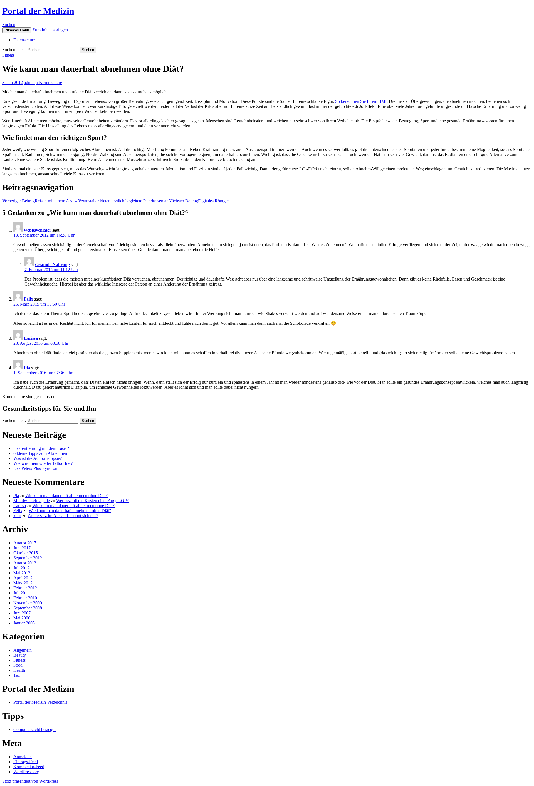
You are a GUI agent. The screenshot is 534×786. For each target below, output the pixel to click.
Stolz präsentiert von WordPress (30, 781)
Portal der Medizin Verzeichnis (40, 702)
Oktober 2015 (25, 553)
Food (18, 665)
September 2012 (27, 558)
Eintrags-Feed (25, 761)
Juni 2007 (22, 613)
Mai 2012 (21, 573)
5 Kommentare (49, 82)
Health (19, 670)
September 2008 (27, 608)
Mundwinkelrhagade (31, 500)
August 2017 (24, 542)
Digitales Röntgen (199, 201)
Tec (16, 675)
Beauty (19, 655)
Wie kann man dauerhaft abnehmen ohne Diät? (66, 495)
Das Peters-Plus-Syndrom (35, 468)
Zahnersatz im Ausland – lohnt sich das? (63, 515)
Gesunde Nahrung (52, 264)
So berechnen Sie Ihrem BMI (361, 101)
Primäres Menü (16, 30)
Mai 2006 (21, 618)
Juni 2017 (22, 548)
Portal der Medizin (38, 11)
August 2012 (24, 563)
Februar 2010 (25, 598)
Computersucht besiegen (34, 729)
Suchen (8, 24)
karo (17, 515)
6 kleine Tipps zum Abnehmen (40, 453)
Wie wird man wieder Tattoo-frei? (43, 463)
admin (29, 82)
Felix (28, 299)
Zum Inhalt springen (50, 30)
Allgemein (22, 650)
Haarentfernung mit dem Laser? (41, 448)
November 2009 (27, 603)
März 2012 (23, 583)
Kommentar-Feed (28, 766)
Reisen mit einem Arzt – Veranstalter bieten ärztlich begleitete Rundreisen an (85, 201)
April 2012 (23, 578)
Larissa (31, 338)
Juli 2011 (21, 593)
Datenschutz (24, 40)
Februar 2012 (25, 588)
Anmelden (22, 756)
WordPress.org (26, 771)
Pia (27, 367)
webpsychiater (37, 230)
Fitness (8, 55)
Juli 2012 (21, 568)
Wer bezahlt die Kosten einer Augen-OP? (92, 500)
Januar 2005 (24, 623)
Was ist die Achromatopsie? (37, 458)
